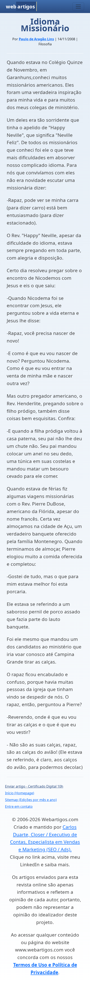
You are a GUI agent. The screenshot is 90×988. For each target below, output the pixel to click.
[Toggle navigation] (78, 6)
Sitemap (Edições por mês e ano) (31, 799)
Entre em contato (19, 806)
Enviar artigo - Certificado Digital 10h (34, 786)
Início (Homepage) (19, 793)
